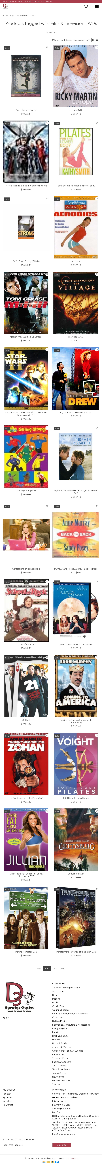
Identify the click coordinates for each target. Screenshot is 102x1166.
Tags (12, 15)
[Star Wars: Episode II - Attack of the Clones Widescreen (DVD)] (26, 378)
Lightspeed (72, 1158)
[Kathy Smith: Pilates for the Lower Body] (75, 152)
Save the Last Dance (26, 110)
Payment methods (61, 1105)
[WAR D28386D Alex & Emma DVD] (75, 610)
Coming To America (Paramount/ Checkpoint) (76, 721)
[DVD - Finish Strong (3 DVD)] (26, 227)
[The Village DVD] (75, 303)
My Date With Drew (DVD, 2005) (75, 412)
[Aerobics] (75, 227)
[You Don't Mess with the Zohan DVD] (26, 764)
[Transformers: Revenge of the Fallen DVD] (75, 918)
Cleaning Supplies (60, 1010)
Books (55, 1002)
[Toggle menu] (96, 6)
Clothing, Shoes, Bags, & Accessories (70, 1013)
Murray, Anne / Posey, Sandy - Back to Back (75, 568)
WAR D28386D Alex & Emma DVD (76, 644)
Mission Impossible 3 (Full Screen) (26, 337)
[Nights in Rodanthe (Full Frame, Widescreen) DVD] (75, 456)
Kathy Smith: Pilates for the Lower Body (76, 185)
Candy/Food (58, 1006)
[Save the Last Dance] (26, 76)
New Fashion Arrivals (62, 1080)
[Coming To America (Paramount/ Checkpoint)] (75, 686)
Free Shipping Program (63, 1134)
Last (54, 968)
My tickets (7, 1101)
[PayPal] (48, 1162)
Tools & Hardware (61, 1069)
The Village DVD (76, 337)
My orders (7, 1097)
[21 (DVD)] (26, 686)
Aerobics (75, 261)
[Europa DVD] (75, 76)
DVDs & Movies (59, 1021)
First (47, 968)
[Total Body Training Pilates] (75, 764)
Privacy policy (59, 1101)
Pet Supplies (58, 1054)
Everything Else (59, 1028)
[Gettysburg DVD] (75, 839)
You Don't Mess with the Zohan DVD (26, 798)
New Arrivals (58, 1076)
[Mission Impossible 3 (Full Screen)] (26, 303)
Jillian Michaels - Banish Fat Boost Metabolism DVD (26, 875)
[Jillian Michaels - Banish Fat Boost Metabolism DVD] (26, 839)
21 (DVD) (26, 720)
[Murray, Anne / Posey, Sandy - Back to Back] (75, 535)
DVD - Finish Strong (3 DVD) (26, 261)
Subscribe (61, 1145)
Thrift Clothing (59, 1065)
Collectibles (57, 1017)
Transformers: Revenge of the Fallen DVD (76, 951)
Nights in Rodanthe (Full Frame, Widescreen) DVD (75, 491)
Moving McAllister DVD (26, 951)
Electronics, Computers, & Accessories (71, 1024)
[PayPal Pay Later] (52, 1162)
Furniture (56, 1032)
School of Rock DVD (26, 644)
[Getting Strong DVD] (26, 456)
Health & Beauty (60, 1036)
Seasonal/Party (60, 1058)
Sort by (69, 40)
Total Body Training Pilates (76, 798)
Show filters (51, 32)
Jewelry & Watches (61, 1047)
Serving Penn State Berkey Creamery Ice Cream (75, 1093)
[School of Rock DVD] (26, 610)
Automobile (57, 991)
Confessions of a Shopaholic (26, 568)
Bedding (56, 998)
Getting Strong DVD (26, 490)
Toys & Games (59, 1073)
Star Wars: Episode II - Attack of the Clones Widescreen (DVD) (26, 413)
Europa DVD (76, 110)
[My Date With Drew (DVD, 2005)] (75, 378)
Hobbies (56, 1039)
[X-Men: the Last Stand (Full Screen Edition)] (26, 152)
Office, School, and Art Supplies (67, 1050)
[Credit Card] (44, 1162)
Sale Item (56, 1084)
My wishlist (8, 1105)
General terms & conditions (65, 1097)
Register (7, 1093)
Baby (55, 995)
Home (5, 15)
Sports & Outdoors (61, 1062)
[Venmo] (57, 1162)
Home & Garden (60, 1043)
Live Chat (56, 1112)
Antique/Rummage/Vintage (66, 987)
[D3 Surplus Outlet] (5, 6)
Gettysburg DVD (76, 873)
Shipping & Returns (61, 1108)
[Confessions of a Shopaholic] (26, 535)
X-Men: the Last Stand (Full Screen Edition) (26, 185)
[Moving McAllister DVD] (26, 918)
